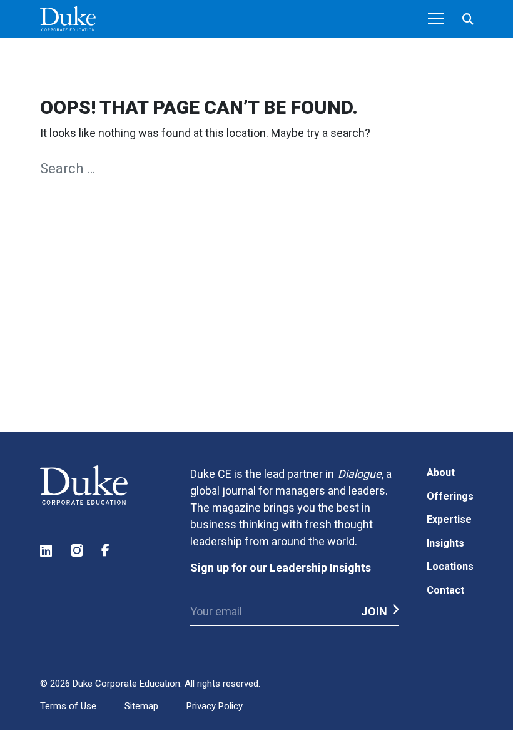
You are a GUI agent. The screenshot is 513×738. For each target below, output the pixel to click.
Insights (445, 543)
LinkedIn (47, 551)
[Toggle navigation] (436, 18)
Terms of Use (68, 706)
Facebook (108, 551)
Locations (450, 566)
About (441, 472)
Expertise (449, 519)
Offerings (450, 496)
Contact (445, 590)
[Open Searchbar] (468, 19)
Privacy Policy (214, 706)
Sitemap (141, 706)
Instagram (77, 551)
